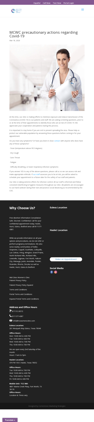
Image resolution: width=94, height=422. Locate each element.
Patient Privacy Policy (17, 280)
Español (37, 3)
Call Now (46, 3)
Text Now (57, 3)
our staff (36, 174)
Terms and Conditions (18, 289)
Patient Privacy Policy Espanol (21, 285)
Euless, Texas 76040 (33, 328)
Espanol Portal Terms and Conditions (24, 299)
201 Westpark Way (17, 328)
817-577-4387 (17, 316)
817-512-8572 (17, 311)
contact (57, 141)
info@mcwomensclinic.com (23, 321)
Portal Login (69, 3)
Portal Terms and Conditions (20, 294)
